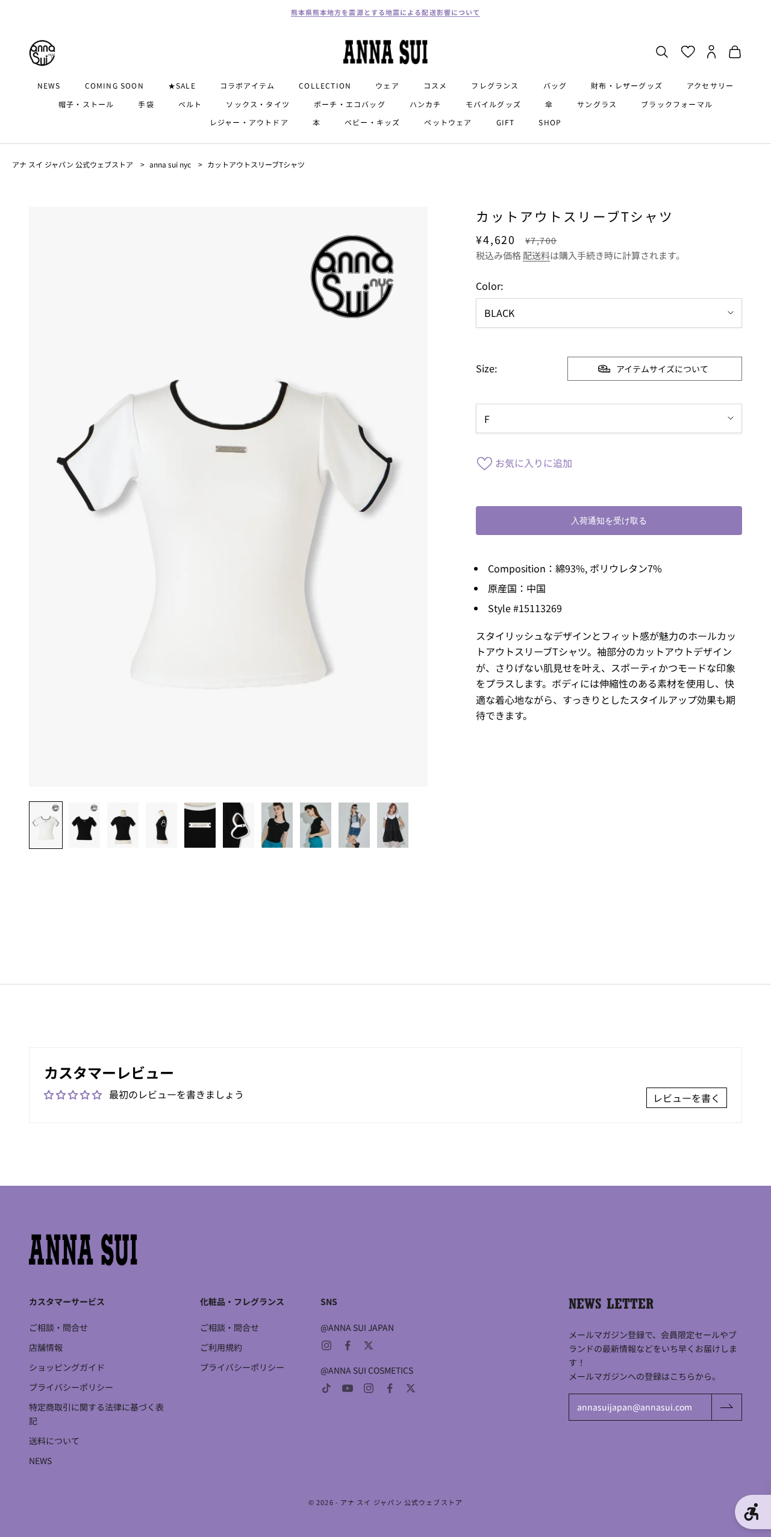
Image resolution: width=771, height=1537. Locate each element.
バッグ (555, 85)
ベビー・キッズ (372, 122)
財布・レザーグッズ (627, 85)
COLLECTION (325, 85)
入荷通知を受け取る (609, 521)
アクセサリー (710, 85)
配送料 (536, 255)
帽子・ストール (86, 104)
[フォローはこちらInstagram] (326, 1345)
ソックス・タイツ (258, 104)
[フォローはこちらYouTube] (348, 1388)
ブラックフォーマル (677, 104)
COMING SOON (114, 85)
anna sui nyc (170, 164)
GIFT (505, 122)
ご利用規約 (221, 1347)
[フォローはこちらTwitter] (369, 1345)
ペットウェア (448, 122)
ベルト (190, 104)
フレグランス (495, 85)
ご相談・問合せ (58, 1327)
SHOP (549, 122)
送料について (54, 1441)
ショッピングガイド (67, 1367)
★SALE (182, 85)
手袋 (146, 104)
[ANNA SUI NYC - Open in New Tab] (42, 53)
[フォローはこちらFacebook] (348, 1345)
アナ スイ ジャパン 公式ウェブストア (72, 164)
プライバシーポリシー (71, 1387)
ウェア (387, 85)
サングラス (597, 104)
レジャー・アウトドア (249, 122)
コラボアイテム (247, 85)
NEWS (49, 85)
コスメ (435, 85)
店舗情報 (46, 1347)
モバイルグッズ (493, 104)
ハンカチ (426, 104)
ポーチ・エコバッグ (350, 104)
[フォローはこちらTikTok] (326, 1388)
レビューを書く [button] (686, 1098)
